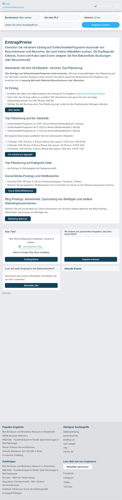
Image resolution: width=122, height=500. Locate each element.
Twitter (66, 482)
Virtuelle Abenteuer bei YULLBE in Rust (22, 451)
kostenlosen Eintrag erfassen (90, 93)
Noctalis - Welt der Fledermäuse (18, 477)
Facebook (68, 473)
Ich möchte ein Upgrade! (20, 154)
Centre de (68, 451)
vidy (65, 447)
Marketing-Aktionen (17, 219)
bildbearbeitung (71, 431)
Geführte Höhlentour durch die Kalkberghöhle (25, 489)
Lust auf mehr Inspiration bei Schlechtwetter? (30, 268)
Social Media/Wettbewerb (20, 191)
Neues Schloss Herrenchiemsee (18, 447)
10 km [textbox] (97, 17)
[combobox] (21, 17)
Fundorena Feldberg (12, 455)
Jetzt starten (14, 110)
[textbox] (28, 17)
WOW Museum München (15, 435)
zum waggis (69, 443)
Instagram (68, 477)
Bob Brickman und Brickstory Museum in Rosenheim (28, 431)
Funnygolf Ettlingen (12, 493)
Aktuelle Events (73, 268)
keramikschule (70, 435)
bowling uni (69, 439)
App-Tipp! (10, 231)
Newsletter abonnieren (78, 467)
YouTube (67, 486)
